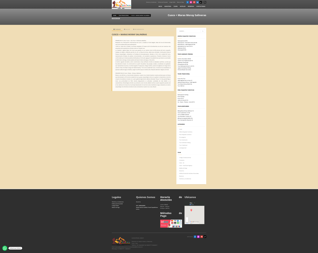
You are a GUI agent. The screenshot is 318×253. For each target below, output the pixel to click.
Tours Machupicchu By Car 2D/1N (186, 66)
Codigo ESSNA (172, 2)
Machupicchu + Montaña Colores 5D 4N (187, 42)
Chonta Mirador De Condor (184, 69)
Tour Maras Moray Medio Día (185, 84)
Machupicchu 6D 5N (182, 41)
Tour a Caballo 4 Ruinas (183, 114)
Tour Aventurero (183, 140)
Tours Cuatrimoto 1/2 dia (184, 112)
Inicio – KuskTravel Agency (185, 165)
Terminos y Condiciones (185, 178)
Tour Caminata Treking (184, 142)
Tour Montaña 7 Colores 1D (184, 116)
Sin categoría (182, 137)
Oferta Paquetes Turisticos (185, 132)
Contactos (181, 160)
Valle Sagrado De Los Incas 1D (185, 80)
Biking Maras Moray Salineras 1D (186, 111)
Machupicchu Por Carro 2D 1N (185, 46)
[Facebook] (187, 2)
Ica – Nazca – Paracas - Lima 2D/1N (186, 102)
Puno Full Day (181, 96)
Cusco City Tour (181, 78)
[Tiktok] (201, 2)
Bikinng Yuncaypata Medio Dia (185, 118)
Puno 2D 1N (181, 98)
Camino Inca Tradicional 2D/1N (185, 60)
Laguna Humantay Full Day (184, 68)
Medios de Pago (180, 2)
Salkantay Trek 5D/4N (183, 62)
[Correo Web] (194, 2)
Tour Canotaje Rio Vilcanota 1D (185, 120)
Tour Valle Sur (181, 86)
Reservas (181, 176)
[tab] (117, 29)
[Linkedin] (197, 2)
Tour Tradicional (183, 145)
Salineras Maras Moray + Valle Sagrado (187, 82)
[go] (203, 31)
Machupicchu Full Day (183, 94)
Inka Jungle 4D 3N (182, 50)
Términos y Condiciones (151, 2)
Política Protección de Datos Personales (189, 173)
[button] (4, 248)
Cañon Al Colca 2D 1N (183, 100)
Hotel (180, 129)
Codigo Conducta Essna (185, 157)
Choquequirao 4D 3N (183, 64)
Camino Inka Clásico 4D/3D (184, 59)
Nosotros (181, 171)
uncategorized (182, 148)
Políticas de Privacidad (163, 2)
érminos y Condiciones (118, 202)
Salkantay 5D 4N (182, 48)
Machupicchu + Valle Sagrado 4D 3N (186, 44)
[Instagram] (191, 2)
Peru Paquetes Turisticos (185, 134)
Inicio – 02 (181, 163)
